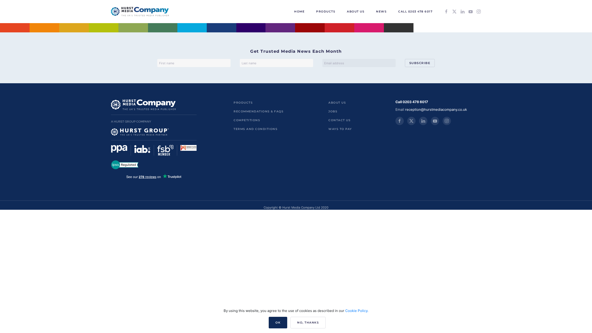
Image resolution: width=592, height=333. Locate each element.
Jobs (332, 111)
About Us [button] (355, 11)
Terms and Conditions (256, 129)
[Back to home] (140, 11)
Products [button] (325, 11)
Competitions (247, 120)
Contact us (339, 120)
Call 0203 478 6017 (415, 11)
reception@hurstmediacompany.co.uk (436, 109)
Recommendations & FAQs (259, 111)
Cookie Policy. (356, 310)
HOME (299, 11)
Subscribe (420, 63)
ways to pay (340, 129)
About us (337, 102)
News (381, 11)
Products (243, 102)
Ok (278, 322)
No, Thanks (308, 322)
